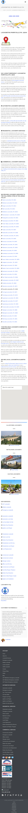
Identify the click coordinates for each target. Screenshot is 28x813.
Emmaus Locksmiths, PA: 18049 (9, 241)
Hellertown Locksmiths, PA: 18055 (10, 247)
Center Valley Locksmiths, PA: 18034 (10, 223)
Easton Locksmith (15, 494)
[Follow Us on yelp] (18, 795)
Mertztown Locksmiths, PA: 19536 (10, 271)
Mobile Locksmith (7, 507)
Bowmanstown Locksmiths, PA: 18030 (11, 214)
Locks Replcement (7, 722)
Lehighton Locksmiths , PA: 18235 (9, 262)
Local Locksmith (6, 664)
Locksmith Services (7, 658)
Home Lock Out (6, 537)
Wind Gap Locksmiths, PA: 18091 (9, 318)
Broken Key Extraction (7, 525)
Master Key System (7, 743)
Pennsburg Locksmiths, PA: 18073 (10, 295)
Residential (14, 807)
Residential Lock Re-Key (9, 543)
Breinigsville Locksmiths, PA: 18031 (10, 217)
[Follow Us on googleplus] (8, 795)
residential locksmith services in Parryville (16, 140)
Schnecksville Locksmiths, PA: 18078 (10, 307)
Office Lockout (6, 737)
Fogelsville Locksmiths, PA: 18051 (10, 244)
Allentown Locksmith (14, 445)
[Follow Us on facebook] (5, 795)
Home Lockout (6, 713)
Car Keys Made (6, 694)
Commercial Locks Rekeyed (9, 741)
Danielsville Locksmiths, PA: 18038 (10, 232)
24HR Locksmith (6, 666)
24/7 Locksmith (6, 504)
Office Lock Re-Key (7, 564)
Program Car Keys (7, 696)
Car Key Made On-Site (7, 522)
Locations (9, 10)
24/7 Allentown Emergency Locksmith (11, 679)
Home (4, 10)
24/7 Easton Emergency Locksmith (10, 682)
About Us (5, 655)
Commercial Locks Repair (8, 745)
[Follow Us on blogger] (2, 795)
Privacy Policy (6, 671)
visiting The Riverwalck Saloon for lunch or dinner (16, 363)
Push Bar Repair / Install (8, 752)
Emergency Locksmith (7, 510)
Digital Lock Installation (8, 579)
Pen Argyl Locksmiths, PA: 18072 (9, 292)
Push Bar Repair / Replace (8, 570)
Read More (3, 600)
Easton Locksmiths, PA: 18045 (9, 238)
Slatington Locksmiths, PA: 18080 (9, 310)
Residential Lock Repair (8, 546)
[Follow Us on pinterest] (13, 795)
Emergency (14, 804)
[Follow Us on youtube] (21, 795)
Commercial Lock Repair (8, 567)
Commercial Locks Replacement (10, 747)
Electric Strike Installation (8, 754)
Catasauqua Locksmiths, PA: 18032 (10, 220)
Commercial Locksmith (7, 555)
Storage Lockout (6, 561)
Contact (4, 669)
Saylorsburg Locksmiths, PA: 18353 (10, 304)
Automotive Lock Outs (7, 519)
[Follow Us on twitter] (16, 795)
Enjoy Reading (14, 469)
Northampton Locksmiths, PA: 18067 (10, 280)
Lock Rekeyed (6, 717)
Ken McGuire (7, 639)
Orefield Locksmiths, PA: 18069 (9, 283)
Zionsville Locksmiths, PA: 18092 (9, 321)
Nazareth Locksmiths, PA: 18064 (9, 274)
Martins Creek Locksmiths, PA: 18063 (10, 268)
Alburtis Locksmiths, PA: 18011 (9, 200)
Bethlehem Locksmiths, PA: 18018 (10, 211)
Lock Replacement (7, 549)
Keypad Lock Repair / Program (9, 726)
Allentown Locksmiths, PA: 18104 (9, 202)
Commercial (14, 809)
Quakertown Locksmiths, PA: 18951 (10, 298)
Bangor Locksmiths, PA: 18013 (9, 206)
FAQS (4, 673)
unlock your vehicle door (13, 365)
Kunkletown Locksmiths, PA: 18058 (10, 253)
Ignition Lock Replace (7, 701)
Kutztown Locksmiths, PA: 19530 (9, 256)
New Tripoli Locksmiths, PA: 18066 (10, 277)
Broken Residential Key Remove (10, 724)
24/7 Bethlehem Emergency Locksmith (11, 677)
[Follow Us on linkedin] (10, 795)
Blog (4, 675)
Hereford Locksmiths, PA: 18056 (9, 250)
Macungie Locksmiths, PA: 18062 (9, 265)
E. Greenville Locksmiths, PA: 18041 (10, 235)
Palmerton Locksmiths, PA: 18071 (9, 286)
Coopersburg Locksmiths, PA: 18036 (10, 226)
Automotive (14, 806)
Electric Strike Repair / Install (9, 575)
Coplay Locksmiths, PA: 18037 (9, 229)
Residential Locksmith (8, 534)
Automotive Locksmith (7, 516)
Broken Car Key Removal (8, 703)
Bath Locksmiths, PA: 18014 (8, 208)
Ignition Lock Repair (7, 528)
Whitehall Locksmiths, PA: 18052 (9, 316)
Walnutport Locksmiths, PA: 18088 (10, 312)
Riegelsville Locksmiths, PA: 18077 (10, 301)
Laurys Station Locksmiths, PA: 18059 (10, 259)
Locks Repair (5, 720)
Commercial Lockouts (7, 558)
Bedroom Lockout (6, 715)
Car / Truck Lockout (7, 692)
